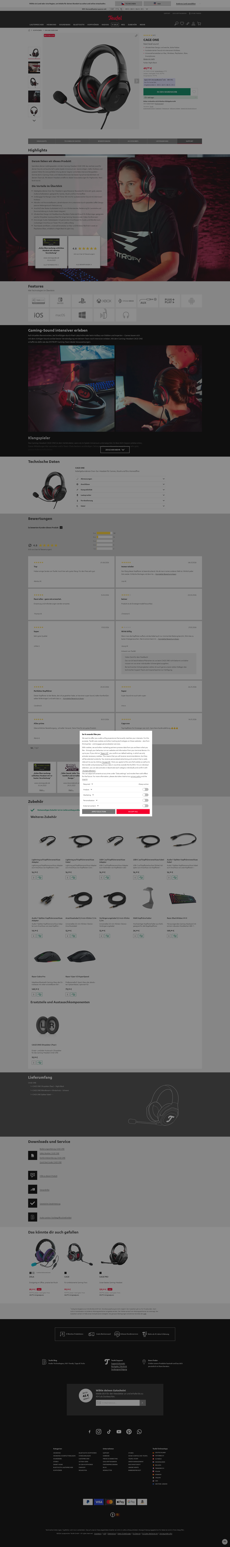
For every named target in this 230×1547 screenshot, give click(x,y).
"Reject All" (104, 753)
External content (89, 806)
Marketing (87, 795)
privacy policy (136, 776)
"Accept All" (106, 762)
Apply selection (99, 811)
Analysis (86, 789)
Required (86, 784)
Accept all (133, 811)
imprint (84, 779)
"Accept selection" (89, 770)
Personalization (89, 800)
